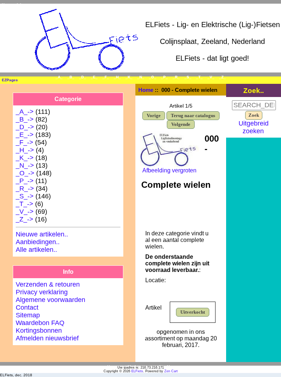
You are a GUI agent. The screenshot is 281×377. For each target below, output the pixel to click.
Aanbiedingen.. (38, 242)
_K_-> (25, 157)
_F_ (105, 77)
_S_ (187, 77)
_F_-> (24, 142)
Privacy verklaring (42, 292)
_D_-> (25, 127)
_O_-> (25, 173)
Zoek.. (253, 90)
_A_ (59, 77)
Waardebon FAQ (40, 322)
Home (7, 5)
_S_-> (25, 196)
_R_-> (25, 188)
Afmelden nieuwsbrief (47, 338)
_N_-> (25, 165)
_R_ (176, 77)
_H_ (117, 77)
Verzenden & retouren (48, 284)
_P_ (164, 77)
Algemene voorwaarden (50, 299)
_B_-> (25, 119)
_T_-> (24, 204)
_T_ (199, 77)
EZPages (10, 80)
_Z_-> (24, 219)
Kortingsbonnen (39, 330)
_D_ (82, 77)
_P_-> (25, 180)
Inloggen (24, 5)
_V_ (210, 77)
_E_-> (25, 134)
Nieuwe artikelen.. (42, 234)
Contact (27, 307)
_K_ (128, 77)
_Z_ (222, 77)
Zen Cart (171, 371)
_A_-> (25, 111)
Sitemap (28, 315)
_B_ (70, 77)
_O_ (152, 77)
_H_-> (25, 150)
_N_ (140, 77)
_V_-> (25, 211)
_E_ (94, 77)
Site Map (166, 367)
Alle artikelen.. (36, 249)
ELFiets (137, 371)
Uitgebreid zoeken (254, 127)
